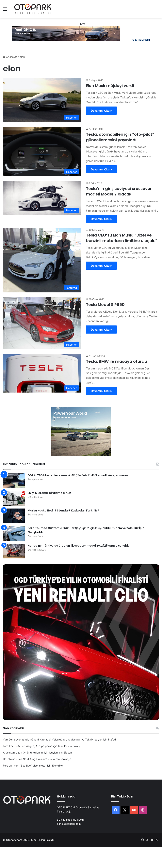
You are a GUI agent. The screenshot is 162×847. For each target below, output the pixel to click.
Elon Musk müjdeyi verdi (110, 85)
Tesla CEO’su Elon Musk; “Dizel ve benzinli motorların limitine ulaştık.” (121, 237)
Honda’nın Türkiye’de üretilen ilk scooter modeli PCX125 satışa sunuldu (79, 546)
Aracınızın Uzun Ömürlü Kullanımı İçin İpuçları (30, 752)
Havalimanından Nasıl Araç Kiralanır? (25, 759)
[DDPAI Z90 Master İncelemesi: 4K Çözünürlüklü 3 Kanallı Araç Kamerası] (14, 480)
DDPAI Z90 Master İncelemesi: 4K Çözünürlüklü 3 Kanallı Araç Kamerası (78, 475)
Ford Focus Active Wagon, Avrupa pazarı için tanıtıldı (35, 746)
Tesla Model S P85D (105, 304)
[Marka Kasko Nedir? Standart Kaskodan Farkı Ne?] (14, 516)
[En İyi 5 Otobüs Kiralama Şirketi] (14, 498)
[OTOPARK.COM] (32, 9)
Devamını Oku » (101, 110)
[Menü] (5, 10)
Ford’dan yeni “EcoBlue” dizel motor (24, 765)
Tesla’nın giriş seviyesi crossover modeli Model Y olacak (119, 191)
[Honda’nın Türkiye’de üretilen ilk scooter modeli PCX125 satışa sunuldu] (14, 551)
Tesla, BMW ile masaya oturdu (116, 361)
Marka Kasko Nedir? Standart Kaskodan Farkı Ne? (63, 510)
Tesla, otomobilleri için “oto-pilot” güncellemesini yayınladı (120, 137)
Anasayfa (11, 56)
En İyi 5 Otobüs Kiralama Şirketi (50, 493)
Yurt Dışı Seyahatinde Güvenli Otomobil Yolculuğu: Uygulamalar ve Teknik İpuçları (53, 739)
